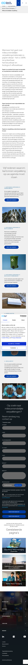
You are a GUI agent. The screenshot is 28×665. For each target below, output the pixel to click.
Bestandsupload (5, 481)
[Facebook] (14, 637)
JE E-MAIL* (4, 447)
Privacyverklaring (5, 655)
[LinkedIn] (3, 636)
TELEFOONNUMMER (6, 440)
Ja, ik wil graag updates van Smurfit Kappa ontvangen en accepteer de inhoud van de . (13, 496)
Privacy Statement (16, 337)
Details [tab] (14, 320)
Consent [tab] (5, 320)
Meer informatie (12, 200)
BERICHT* (4, 470)
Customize (13, 347)
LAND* (3, 432)
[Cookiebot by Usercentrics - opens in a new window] (20, 316)
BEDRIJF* (4, 463)
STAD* (3, 455)
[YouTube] (25, 636)
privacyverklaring (6, 497)
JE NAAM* (4, 424)
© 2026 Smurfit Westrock (7, 660)
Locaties (3, 641)
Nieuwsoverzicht (5, 644)
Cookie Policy (5, 337)
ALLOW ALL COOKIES (14, 343)
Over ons (4, 646)
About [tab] (23, 320)
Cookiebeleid (4, 653)
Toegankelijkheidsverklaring (7, 651)
